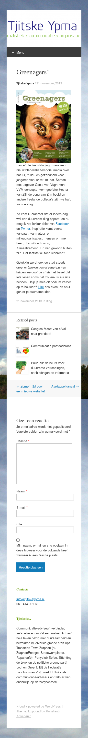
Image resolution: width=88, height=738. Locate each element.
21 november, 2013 (49, 83)
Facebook (62, 223)
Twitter (25, 228)
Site (19, 524)
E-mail (22, 507)
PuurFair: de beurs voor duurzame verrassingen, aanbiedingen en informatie (50, 367)
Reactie (22, 441)
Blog (49, 301)
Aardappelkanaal (65, 386)
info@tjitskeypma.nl (30, 599)
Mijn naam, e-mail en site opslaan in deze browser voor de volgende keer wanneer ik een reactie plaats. (41, 550)
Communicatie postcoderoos (51, 345)
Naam (21, 491)
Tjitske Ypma (25, 83)
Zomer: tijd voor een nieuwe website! (30, 388)
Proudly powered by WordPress (38, 706)
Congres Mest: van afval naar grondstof (48, 331)
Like (41, 286)
